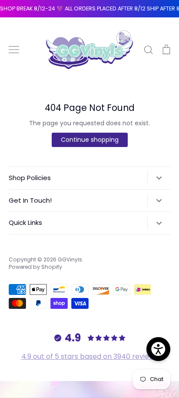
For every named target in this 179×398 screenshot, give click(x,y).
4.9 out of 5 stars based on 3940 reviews (89, 356)
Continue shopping (90, 139)
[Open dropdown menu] (158, 177)
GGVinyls (70, 259)
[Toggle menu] (13, 49)
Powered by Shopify (35, 267)
